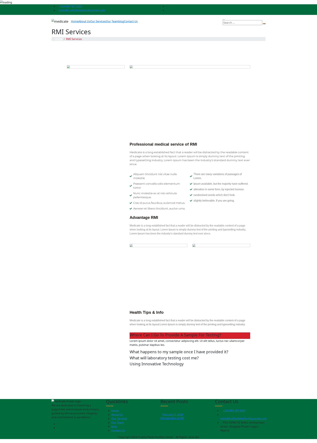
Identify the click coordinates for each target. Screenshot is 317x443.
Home (75, 21)
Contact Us (131, 21)
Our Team (112, 21)
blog (121, 21)
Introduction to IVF (172, 418)
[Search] (264, 23)
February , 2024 (172, 414)
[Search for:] (242, 22)
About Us (84, 21)
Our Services (98, 21)
